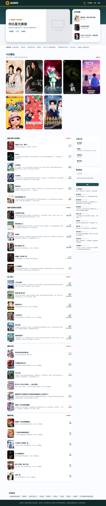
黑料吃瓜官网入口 (33, 496)
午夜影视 (55, 496)
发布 (87, 184)
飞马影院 (62, 496)
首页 (84, 3)
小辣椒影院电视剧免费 (15, 496)
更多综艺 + (68, 276)
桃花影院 (42, 496)
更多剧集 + (68, 207)
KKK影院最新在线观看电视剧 (86, 496)
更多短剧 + (68, 415)
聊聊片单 (98, 57)
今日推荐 (89, 3)
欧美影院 (48, 496)
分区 (95, 3)
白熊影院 (75, 496)
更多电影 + (68, 138)
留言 (99, 3)
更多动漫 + (68, 346)
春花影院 (68, 496)
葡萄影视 (24, 496)
